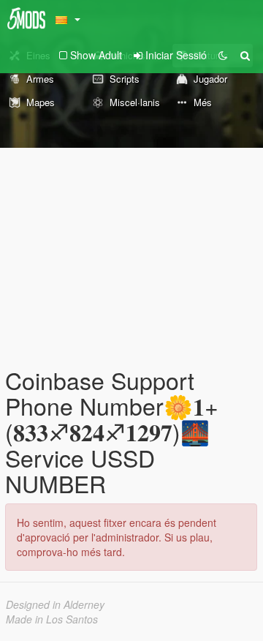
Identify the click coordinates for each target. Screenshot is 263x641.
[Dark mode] (223, 55)
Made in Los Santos (52, 619)
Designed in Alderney (55, 604)
